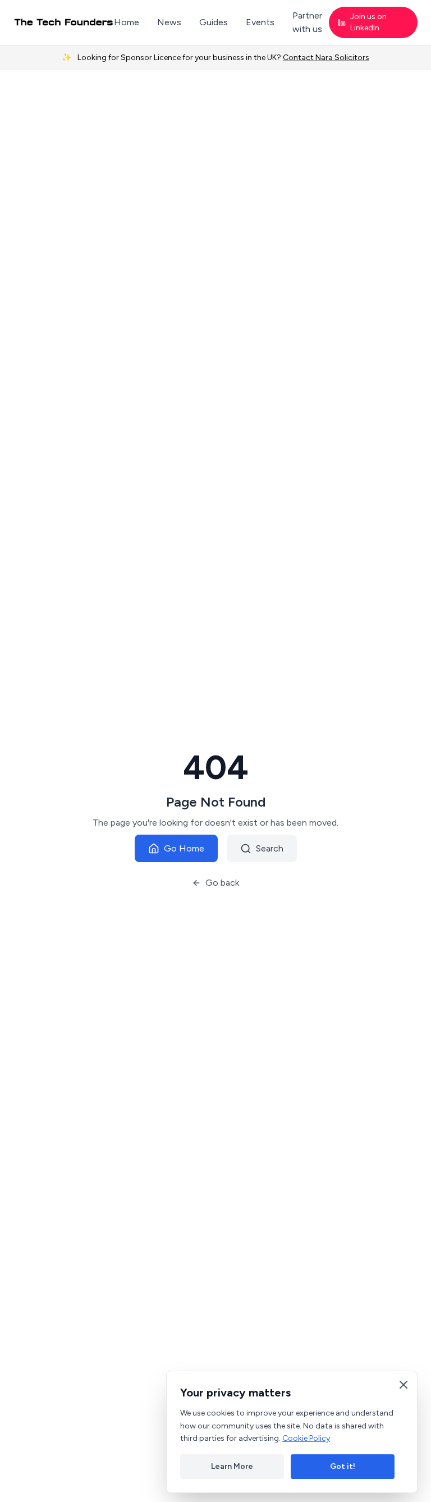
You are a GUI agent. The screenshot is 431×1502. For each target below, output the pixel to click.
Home (126, 22)
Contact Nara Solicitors (326, 57)
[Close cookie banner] (403, 1384)
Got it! (342, 1466)
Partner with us (307, 22)
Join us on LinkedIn (368, 22)
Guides (213, 22)
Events (260, 22)
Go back (222, 882)
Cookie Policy (306, 1438)
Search (269, 848)
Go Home (184, 848)
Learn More (232, 1466)
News (169, 22)
